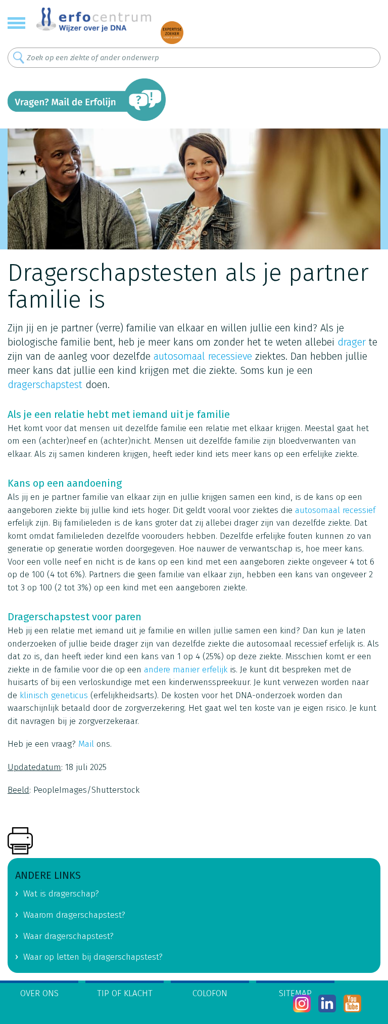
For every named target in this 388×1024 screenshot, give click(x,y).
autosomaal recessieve (203, 356)
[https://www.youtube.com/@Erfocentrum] (352, 1003)
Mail (86, 744)
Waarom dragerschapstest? (74, 915)
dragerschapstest (45, 384)
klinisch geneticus (54, 695)
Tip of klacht (125, 993)
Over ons (39, 993)
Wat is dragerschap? (61, 893)
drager (351, 342)
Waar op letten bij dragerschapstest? (93, 957)
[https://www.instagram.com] (302, 1003)
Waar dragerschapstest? (68, 936)
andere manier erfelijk (185, 669)
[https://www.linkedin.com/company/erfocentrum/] (327, 1003)
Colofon (209, 993)
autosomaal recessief (335, 510)
